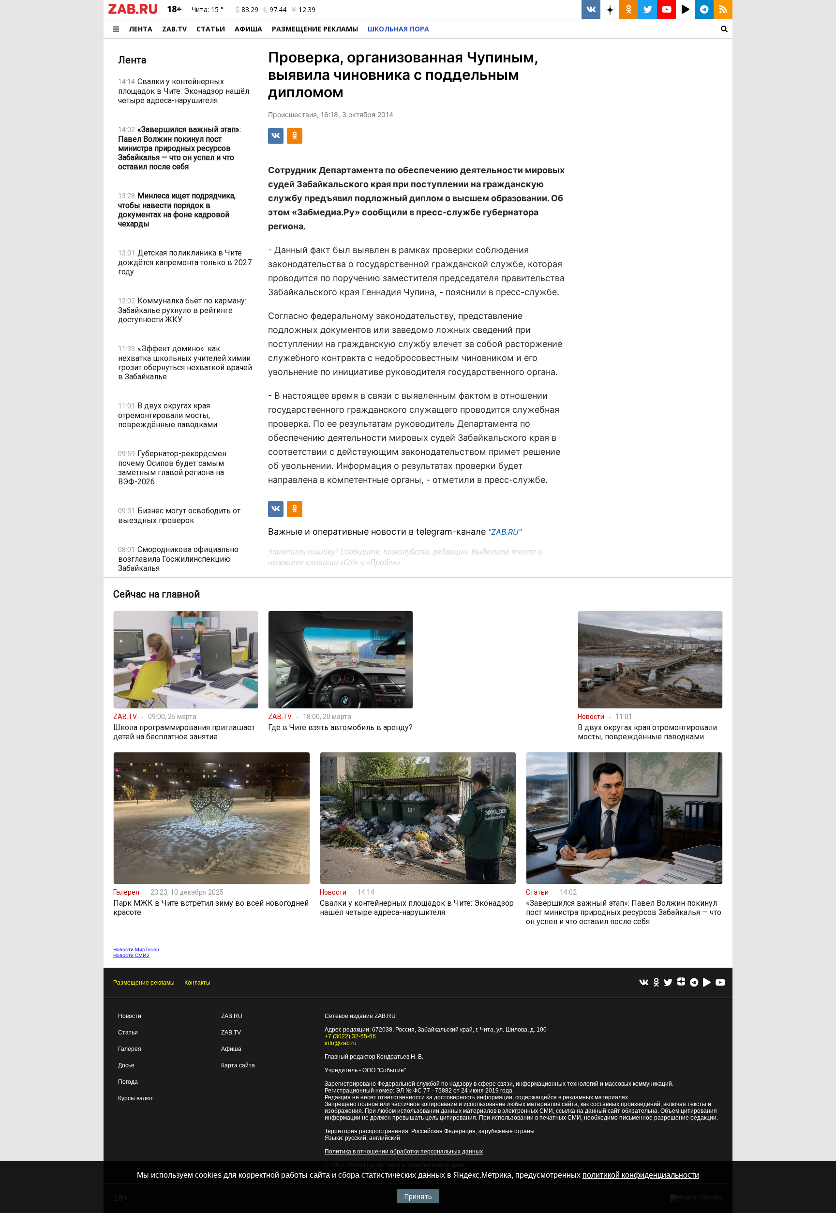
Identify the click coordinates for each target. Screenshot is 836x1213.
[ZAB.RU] (132, 12)
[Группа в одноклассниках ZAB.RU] (628, 9)
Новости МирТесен (136, 949)
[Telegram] (694, 983)
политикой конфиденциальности (640, 1175)
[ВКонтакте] (644, 983)
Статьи (210, 28)
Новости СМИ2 (131, 955)
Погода (128, 1081)
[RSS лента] (723, 9)
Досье (126, 1065)
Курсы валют (135, 1098)
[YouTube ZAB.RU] (666, 9)
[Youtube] (720, 983)
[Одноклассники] (656, 983)
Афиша (248, 28)
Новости (129, 1016)
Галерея (129, 1049)
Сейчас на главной (156, 594)
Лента (140, 28)
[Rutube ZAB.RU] (685, 9)
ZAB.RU (231, 1016)
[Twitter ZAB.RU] (647, 9)
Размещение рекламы (144, 982)
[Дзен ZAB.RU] (609, 9)
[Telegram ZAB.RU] (704, 9)
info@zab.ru (341, 1043)
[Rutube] (707, 983)
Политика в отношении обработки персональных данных (404, 1151)
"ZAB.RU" (505, 532)
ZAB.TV (174, 28)
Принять (418, 1196)
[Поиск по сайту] (583, 28)
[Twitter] (668, 983)
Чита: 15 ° (208, 9)
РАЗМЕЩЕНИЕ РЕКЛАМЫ (315, 28)
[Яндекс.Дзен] (681, 983)
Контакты (197, 982)
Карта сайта (238, 1065)
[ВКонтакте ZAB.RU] (591, 9)
